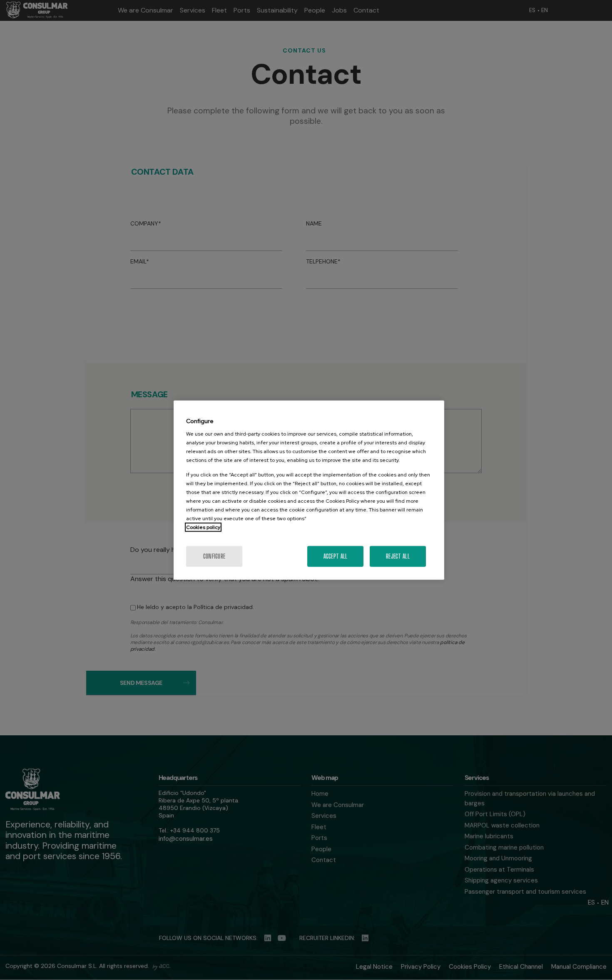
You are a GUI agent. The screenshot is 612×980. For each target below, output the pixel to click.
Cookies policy (203, 527)
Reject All (398, 556)
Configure (214, 556)
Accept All (335, 556)
